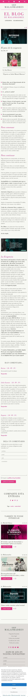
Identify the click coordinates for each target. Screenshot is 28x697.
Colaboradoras (18, 20)
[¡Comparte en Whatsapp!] (17, 500)
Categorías (8, 20)
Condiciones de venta (14, 640)
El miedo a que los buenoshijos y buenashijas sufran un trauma (12, 543)
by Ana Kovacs (7, 70)
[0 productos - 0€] (19, 1)
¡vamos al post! (6, 546)
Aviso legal (23, 695)
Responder (4, 374)
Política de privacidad (15, 695)
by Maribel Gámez (6, 523)
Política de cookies (7, 695)
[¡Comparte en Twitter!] (12, 500)
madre (12, 506)
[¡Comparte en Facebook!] (10, 500)
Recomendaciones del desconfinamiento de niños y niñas (12, 574)
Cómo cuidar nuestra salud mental (13, 605)
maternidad (18, 506)
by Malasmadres (6, 555)
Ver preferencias (14, 692)
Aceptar (14, 684)
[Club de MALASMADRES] (14, 7)
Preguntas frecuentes (14, 634)
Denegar (14, 688)
